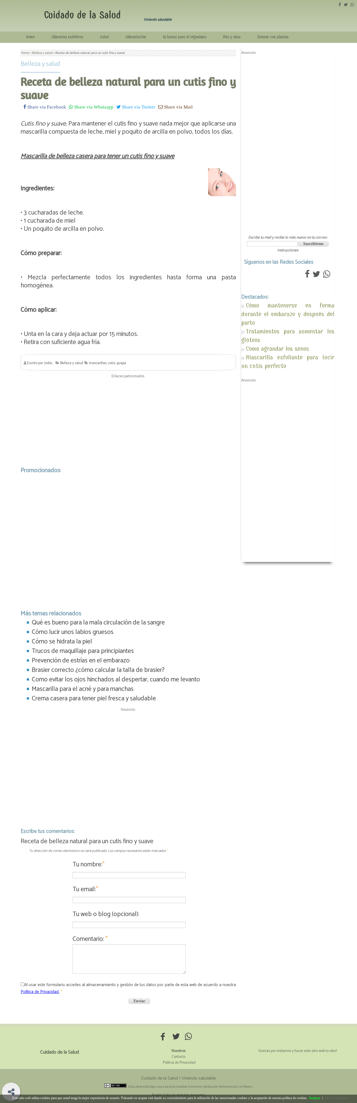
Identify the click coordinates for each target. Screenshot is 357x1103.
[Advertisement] (128, 421)
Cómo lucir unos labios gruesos (73, 632)
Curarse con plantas (272, 37)
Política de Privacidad (179, 1063)
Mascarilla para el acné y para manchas (83, 689)
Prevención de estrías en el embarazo (81, 660)
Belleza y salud (40, 64)
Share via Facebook (46, 106)
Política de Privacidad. (40, 991)
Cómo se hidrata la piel (62, 641)
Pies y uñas (231, 37)
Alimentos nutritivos (67, 37)
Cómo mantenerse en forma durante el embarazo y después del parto (287, 314)
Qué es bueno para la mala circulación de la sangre (98, 622)
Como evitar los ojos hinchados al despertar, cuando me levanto (116, 679)
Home (30, 37)
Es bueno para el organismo (184, 37)
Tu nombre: (89, 864)
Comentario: (90, 939)
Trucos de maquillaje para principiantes (83, 651)
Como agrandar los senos (277, 348)
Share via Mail (178, 106)
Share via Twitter (138, 106)
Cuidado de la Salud (82, 15)
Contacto (178, 1057)
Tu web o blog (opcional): (106, 914)
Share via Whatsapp (93, 106)
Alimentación (136, 37)
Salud (104, 37)
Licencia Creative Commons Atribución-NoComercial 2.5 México (207, 1086)
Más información (336, 1098)
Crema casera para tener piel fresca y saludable (94, 698)
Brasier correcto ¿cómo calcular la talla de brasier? (98, 670)
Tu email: (85, 889)
